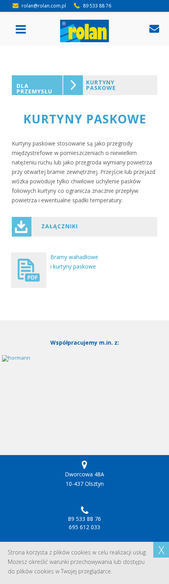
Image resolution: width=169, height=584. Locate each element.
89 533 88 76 (84, 518)
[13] (84, 392)
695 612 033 (84, 527)
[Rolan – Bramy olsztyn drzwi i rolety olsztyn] (84, 31)
